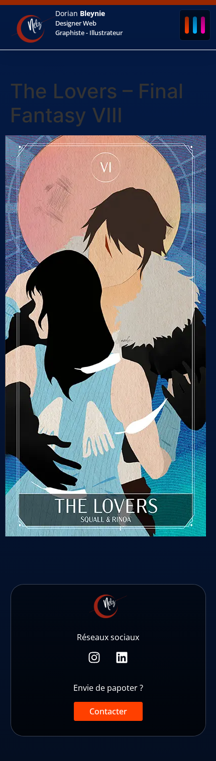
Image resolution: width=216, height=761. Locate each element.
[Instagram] (94, 657)
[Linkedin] (122, 657)
